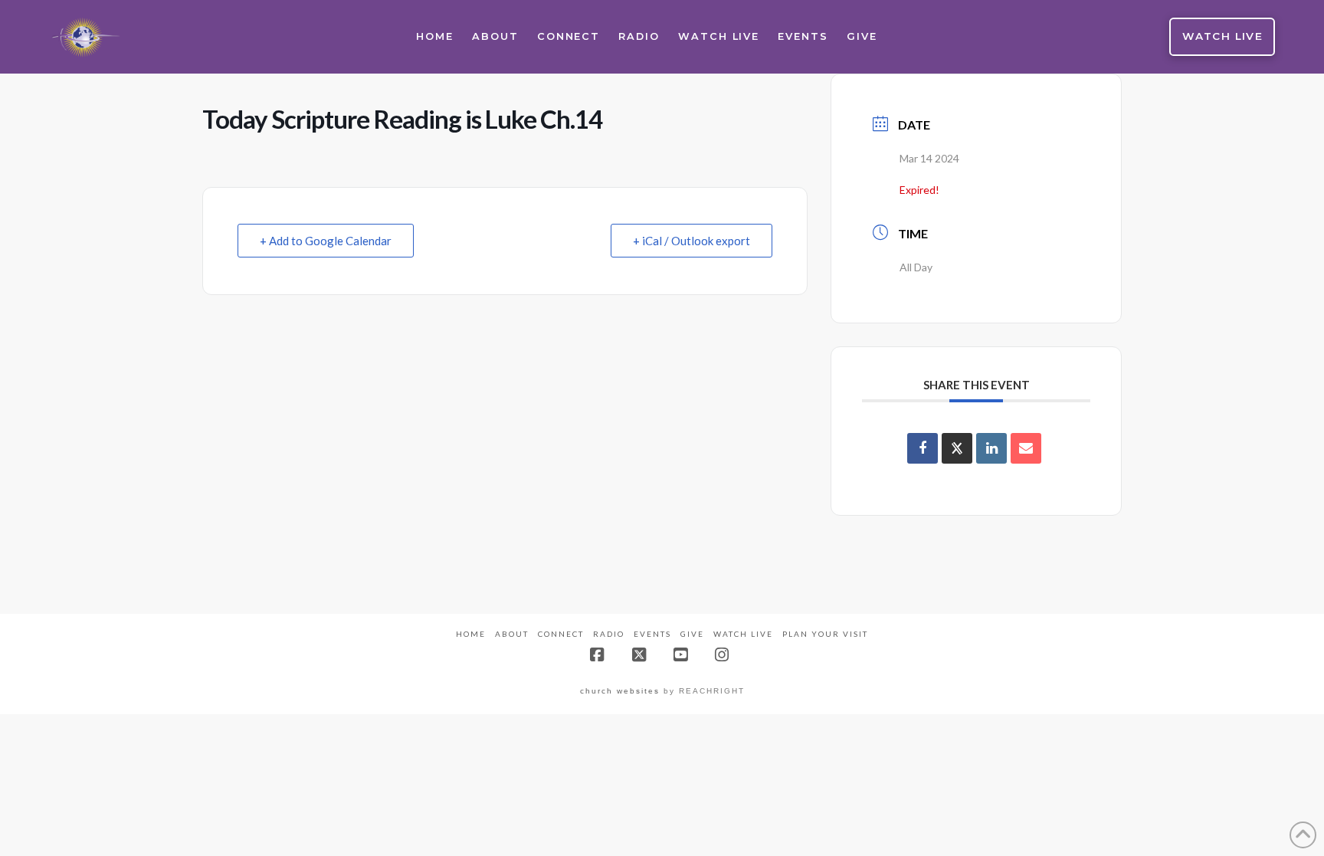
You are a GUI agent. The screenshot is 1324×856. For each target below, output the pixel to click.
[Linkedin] (991, 448)
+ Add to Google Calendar (326, 241)
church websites (620, 691)
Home (471, 633)
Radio (608, 633)
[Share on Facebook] (922, 448)
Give (692, 633)
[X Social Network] (957, 448)
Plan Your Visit (825, 633)
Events (652, 633)
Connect (561, 633)
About (512, 633)
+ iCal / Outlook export (691, 241)
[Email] (1026, 448)
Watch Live (743, 633)
